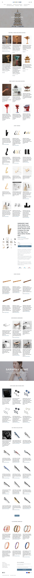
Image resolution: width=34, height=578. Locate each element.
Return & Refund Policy (6, 564)
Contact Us (25, 5)
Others (21, 5)
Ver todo (17, 515)
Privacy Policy (4, 563)
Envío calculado (25, 238)
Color (19, 242)
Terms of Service (5, 567)
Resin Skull (17, 5)
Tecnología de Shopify (13, 575)
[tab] (16, 26)
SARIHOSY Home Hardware (17, 4)
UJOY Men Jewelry (27, 4)
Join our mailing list (20, 562)
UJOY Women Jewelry (10, 5)
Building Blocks (9, 4)
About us (3, 562)
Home (5, 4)
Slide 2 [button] (17, 26)
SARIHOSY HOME (7, 575)
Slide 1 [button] (16, 26)
